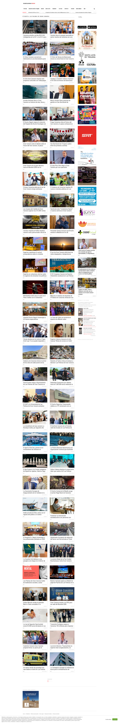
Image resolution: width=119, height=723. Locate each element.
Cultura (60, 8)
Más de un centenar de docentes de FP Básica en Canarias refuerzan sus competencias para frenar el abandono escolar (61, 297)
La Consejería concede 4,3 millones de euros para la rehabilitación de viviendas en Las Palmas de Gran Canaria (62, 668)
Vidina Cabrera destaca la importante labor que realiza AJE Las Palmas (62, 470)
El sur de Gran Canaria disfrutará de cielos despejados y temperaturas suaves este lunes (61, 253)
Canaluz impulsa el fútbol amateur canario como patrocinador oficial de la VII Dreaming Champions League (34, 231)
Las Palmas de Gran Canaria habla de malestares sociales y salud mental (34, 582)
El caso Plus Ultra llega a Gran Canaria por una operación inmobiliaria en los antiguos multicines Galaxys (59, 166)
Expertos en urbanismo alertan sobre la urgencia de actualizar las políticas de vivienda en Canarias (35, 275)
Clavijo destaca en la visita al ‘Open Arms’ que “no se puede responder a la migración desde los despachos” (34, 340)
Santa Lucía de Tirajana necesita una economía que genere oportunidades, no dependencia (86, 251)
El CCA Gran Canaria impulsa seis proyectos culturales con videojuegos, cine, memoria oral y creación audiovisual (34, 80)
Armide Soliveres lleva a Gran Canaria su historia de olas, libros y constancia (34, 101)
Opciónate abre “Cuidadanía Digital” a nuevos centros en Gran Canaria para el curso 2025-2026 (61, 210)
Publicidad (28, 713)
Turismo (72, 8)
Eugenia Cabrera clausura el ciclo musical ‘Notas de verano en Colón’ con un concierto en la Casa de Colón (61, 340)
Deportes (66, 8)
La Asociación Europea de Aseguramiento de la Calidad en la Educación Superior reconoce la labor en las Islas (34, 492)
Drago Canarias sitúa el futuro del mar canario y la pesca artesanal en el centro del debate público (61, 123)
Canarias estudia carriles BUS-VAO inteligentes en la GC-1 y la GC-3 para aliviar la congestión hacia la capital (34, 36)
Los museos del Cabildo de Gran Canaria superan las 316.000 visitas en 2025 (34, 210)
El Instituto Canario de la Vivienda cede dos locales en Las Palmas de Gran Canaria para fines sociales (61, 427)
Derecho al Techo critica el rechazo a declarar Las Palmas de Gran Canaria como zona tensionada (62, 362)
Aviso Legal (41, 713)
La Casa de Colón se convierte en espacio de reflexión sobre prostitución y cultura (60, 318)
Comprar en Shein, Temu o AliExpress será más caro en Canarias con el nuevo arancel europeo (85, 292)
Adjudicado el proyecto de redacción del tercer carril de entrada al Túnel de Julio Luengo (61, 538)
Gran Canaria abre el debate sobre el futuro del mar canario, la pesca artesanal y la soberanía (34, 145)
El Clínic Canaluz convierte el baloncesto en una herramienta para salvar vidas (34, 58)
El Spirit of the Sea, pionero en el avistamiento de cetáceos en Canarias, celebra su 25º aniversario (34, 448)
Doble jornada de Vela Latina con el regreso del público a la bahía (34, 513)
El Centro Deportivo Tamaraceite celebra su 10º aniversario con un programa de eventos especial (60, 405)
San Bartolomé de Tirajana (34, 8)
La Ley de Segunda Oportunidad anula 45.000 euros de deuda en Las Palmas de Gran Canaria (34, 625)
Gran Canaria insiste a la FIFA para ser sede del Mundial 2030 (61, 603)
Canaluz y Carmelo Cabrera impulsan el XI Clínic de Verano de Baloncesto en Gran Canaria (61, 80)
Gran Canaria (78, 8)
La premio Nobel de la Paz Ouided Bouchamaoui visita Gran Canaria (61, 560)
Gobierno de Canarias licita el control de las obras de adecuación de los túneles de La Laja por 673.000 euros (34, 362)
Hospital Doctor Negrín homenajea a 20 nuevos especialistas (34, 318)
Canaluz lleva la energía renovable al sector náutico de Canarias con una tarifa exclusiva (61, 36)
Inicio (24, 713)
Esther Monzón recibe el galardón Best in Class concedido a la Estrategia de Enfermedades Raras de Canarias (34, 603)
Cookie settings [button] (108, 719)
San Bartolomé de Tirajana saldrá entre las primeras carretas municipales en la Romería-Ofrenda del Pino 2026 (61, 145)
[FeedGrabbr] (87, 335)
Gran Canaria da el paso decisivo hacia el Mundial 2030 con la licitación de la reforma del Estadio (34, 166)
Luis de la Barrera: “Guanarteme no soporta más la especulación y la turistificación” (61, 647)
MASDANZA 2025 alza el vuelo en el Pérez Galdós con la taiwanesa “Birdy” (34, 297)
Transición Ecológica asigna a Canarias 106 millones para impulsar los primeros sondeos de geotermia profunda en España (61, 625)
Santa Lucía (47, 8)
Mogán (42, 8)
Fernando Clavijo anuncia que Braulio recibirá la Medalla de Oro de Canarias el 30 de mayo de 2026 (62, 231)
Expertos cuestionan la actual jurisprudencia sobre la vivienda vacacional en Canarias (33, 253)
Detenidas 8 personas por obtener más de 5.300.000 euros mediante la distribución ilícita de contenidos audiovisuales (61, 383)
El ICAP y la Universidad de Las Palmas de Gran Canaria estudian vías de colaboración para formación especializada (34, 405)
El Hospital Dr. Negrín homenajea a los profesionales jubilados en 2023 (34, 538)
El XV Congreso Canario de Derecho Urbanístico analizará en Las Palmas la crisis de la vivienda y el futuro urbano (61, 275)
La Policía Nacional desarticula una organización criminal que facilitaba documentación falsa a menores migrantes (61, 448)
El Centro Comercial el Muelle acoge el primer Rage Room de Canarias (61, 492)
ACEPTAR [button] (115, 719)
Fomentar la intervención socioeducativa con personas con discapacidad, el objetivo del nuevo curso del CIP (61, 517)
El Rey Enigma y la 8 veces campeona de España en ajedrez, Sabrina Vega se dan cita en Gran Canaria (34, 470)
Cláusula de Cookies (48, 713)
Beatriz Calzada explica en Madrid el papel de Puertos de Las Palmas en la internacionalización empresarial (62, 582)
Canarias (45, 60)
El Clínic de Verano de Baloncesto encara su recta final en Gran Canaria (62, 58)
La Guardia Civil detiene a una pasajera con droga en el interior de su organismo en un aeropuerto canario (34, 560)
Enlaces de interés (56, 713)
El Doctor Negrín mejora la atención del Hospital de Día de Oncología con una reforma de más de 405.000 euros (35, 123)
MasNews (54, 8)
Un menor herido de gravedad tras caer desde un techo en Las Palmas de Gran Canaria (34, 668)
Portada (25, 8)
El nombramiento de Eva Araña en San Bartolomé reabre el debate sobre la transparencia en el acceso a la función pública (86, 271)
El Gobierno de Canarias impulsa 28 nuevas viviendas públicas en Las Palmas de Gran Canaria (61, 188)
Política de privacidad (34, 713)
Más (84, 8)
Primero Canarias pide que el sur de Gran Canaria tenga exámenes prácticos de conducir (34, 188)
